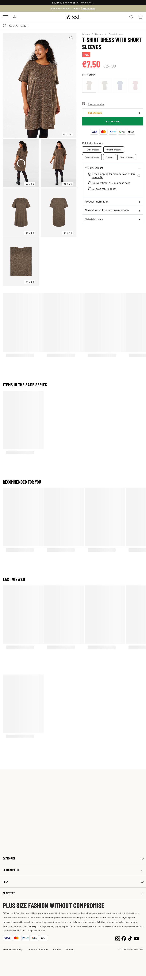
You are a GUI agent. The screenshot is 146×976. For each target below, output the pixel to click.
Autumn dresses (113, 149)
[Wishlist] (71, 38)
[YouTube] (136, 938)
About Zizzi (9, 893)
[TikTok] (130, 938)
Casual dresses (116, 33)
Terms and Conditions (37, 949)
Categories (9, 858)
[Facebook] (123, 938)
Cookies (57, 949)
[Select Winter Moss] (105, 85)
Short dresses (126, 157)
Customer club (11, 870)
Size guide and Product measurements (107, 210)
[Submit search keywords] (5, 26)
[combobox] (73, 26)
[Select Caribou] (89, 85)
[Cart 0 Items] (140, 16)
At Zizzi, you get (94, 167)
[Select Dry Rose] (135, 85)
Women (86, 33)
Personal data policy (13, 949)
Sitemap (70, 949)
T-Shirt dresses (92, 149)
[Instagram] (117, 938)
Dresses (99, 33)
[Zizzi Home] (73, 16)
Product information (97, 201)
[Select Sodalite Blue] (120, 85)
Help (5, 881)
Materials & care (94, 219)
